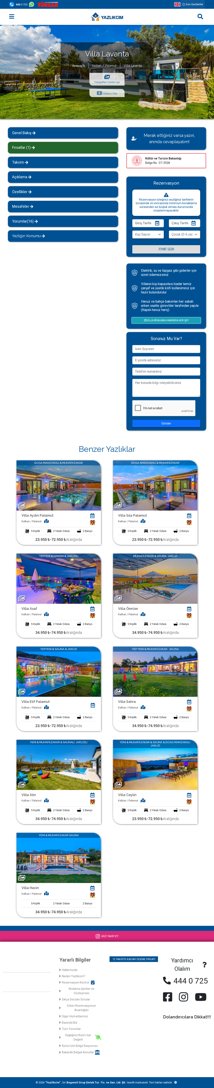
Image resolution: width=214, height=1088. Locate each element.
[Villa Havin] (59, 857)
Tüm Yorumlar (71, 1029)
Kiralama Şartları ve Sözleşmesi (81, 991)
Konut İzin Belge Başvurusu (80, 1045)
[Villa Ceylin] (155, 764)
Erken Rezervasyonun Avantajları (81, 1008)
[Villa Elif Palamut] (59, 671)
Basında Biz (69, 1022)
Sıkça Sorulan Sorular (76, 999)
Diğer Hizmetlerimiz (75, 1016)
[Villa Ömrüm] (155, 578)
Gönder (166, 423)
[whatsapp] (32, 4)
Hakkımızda (69, 970)
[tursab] (48, 4)
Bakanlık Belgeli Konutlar (78, 1052)
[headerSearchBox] (200, 17)
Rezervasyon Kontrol (75, 982)
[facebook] (168, 997)
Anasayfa (78, 65)
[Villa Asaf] (59, 578)
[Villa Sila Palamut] (155, 485)
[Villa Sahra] (155, 671)
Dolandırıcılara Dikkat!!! (187, 1016)
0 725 (21, 4)
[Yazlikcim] (107, 17)
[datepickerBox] (92, 516)
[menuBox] (11, 17)
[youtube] (199, 997)
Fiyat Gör (166, 249)
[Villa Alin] (59, 764)
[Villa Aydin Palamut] (59, 485)
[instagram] (183, 997)
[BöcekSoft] (175, 1082)
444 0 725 (190, 980)
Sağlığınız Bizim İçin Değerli (78, 1037)
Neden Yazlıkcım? (73, 976)
